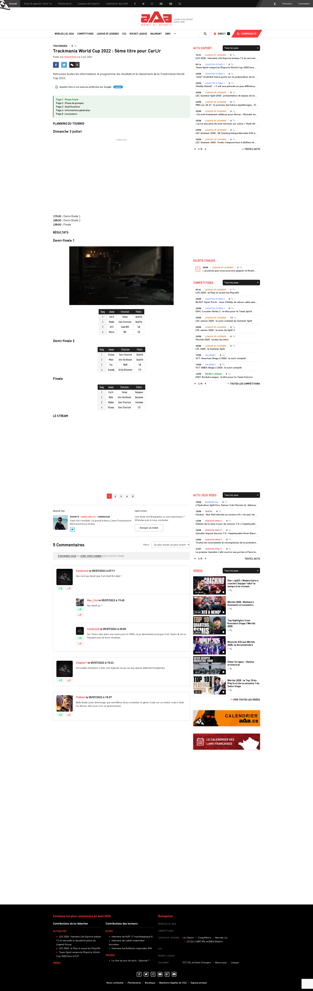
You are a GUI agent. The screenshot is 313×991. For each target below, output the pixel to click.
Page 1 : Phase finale (67, 99)
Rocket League (138, 33)
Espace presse (199, 982)
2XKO (168, 33)
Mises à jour (221, 962)
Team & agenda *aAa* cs (37, 3)
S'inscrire (287, 3)
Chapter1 (81, 662)
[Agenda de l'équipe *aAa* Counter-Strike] (226, 718)
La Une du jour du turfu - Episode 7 (130, 960)
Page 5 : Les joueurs (66, 113)
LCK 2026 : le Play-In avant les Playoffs (79, 948)
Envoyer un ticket (149, 527)
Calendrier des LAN (117, 3)
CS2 (124, 33)
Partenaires (64, 3)
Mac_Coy (92, 600)
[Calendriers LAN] (226, 742)
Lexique (235, 962)
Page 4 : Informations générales (73, 110)
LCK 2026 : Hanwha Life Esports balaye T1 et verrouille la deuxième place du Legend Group (78, 940)
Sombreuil (82, 570)
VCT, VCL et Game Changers (197, 962)
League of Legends (108, 33)
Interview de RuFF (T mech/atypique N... (133, 936)
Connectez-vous (67, 555)
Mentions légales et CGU (173, 982)
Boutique (150, 982)
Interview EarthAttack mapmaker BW (132, 948)
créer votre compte (90, 555)
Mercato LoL (221, 937)
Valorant (156, 33)
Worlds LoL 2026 (64, 33)
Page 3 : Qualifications (68, 106)
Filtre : (146, 544)
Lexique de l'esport (88, 3)
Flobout (80, 697)
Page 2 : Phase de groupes (70, 103)
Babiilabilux (71, 56)
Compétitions (85, 33)
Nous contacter (115, 982)
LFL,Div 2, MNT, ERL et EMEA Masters (205, 941)
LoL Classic (188, 937)
